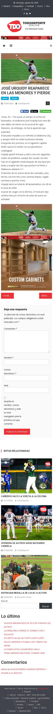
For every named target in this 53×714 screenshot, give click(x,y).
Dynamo (12, 711)
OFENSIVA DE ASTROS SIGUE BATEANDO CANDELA (23, 544)
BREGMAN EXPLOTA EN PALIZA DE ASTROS (47, 295)
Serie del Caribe (38, 695)
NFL (38, 704)
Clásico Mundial (11, 698)
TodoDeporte (24, 103)
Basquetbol (18, 6)
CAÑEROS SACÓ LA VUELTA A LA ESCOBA (24, 496)
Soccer (40, 6)
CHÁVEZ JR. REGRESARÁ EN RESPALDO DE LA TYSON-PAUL (9, 295)
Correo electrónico (10, 371)
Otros (26, 9)
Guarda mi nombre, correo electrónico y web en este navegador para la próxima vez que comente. (12, 412)
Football (30, 6)
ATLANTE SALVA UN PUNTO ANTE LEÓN (24, 638)
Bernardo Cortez (24, 597)
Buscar (4, 600)
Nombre (9, 357)
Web (6, 385)
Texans (31, 704)
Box (48, 6)
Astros (5, 98)
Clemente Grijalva (27, 698)
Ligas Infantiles (43, 698)
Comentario (10, 328)
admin (4, 669)
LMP (28, 695)
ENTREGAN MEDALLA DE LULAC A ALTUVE (24, 593)
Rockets (20, 704)
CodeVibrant (43, 688)
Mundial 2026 (25, 711)
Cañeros (20, 695)
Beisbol (7, 6)
